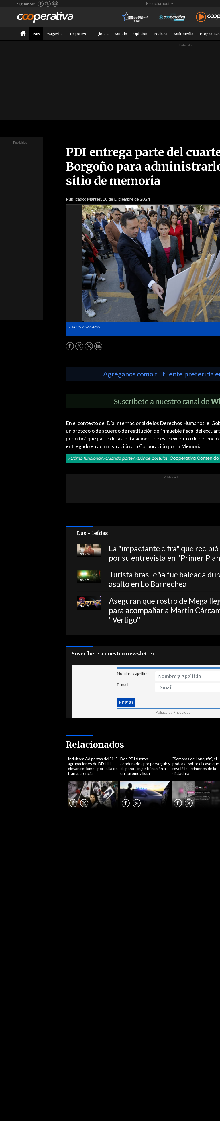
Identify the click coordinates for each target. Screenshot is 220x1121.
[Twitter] (48, 3)
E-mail (122, 685)
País (36, 34)
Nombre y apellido (133, 673)
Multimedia (183, 34)
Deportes (78, 34)
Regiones (100, 34)
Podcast (161, 34)
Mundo (121, 34)
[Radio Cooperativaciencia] (172, 17)
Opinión (140, 34)
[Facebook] (41, 3)
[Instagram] (55, 3)
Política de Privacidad (173, 712)
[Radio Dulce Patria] (135, 17)
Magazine (55, 34)
